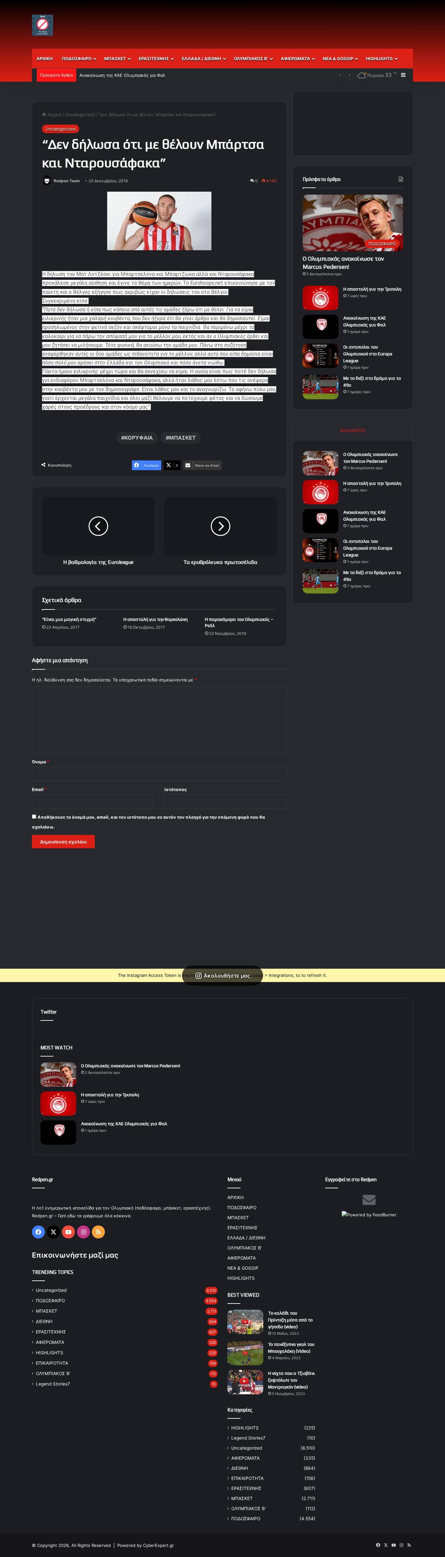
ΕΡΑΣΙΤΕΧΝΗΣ (154, 58)
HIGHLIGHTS (379, 58)
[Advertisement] (287, 21)
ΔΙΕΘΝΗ (44, 1321)
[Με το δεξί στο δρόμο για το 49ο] (320, 387)
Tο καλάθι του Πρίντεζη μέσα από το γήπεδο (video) (290, 1319)
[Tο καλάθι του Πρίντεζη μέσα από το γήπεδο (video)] (245, 1322)
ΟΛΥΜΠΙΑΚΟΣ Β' (53, 1373)
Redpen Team (67, 180)
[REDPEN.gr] (42, 25)
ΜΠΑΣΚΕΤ (115, 58)
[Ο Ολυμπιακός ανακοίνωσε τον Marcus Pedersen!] (320, 463)
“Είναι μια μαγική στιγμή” (69, 619)
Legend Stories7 (53, 1383)
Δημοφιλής (353, 430)
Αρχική (53, 114)
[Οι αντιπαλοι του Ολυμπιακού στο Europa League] (320, 356)
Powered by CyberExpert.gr (145, 1545)
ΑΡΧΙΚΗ (44, 58)
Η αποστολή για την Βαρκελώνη (155, 619)
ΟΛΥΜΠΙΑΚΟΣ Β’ (251, 58)
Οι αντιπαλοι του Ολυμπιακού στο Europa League (367, 353)
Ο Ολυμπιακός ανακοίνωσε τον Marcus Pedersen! (130, 1065)
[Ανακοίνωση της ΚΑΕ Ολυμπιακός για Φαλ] (320, 327)
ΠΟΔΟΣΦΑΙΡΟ (77, 58)
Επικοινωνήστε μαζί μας (75, 1255)
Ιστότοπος (176, 789)
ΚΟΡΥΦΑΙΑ (138, 437)
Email (39, 789)
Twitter (48, 1012)
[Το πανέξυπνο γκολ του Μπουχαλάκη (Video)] (245, 1353)
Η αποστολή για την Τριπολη (372, 289)
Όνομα (40, 761)
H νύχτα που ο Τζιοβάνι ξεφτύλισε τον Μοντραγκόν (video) (291, 1380)
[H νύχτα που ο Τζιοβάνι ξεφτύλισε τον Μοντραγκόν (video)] (245, 1382)
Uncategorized (80, 114)
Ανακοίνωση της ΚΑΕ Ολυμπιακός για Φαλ (122, 75)
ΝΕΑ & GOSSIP (338, 58)
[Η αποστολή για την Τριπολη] (320, 298)
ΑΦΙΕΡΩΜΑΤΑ (295, 58)
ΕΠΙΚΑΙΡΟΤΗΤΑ (52, 1363)
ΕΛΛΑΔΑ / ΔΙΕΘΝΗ (201, 58)
